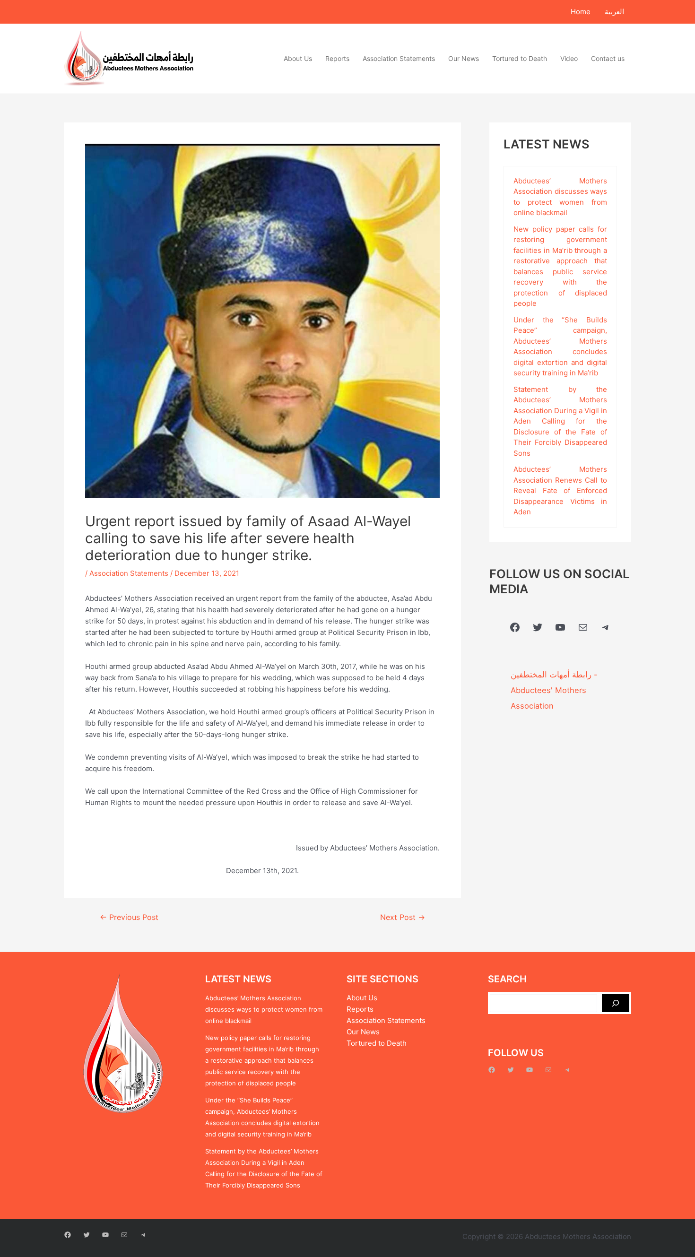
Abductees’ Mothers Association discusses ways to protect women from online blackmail (263, 1009)
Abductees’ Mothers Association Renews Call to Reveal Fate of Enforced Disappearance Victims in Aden (560, 490)
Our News (463, 58)
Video (569, 58)
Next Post (402, 917)
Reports (337, 58)
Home (581, 11)
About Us (298, 58)
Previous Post (129, 917)
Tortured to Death (519, 58)
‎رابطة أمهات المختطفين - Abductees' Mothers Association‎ (554, 690)
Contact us (608, 58)
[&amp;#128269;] (615, 1003)
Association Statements (399, 58)
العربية (614, 11)
